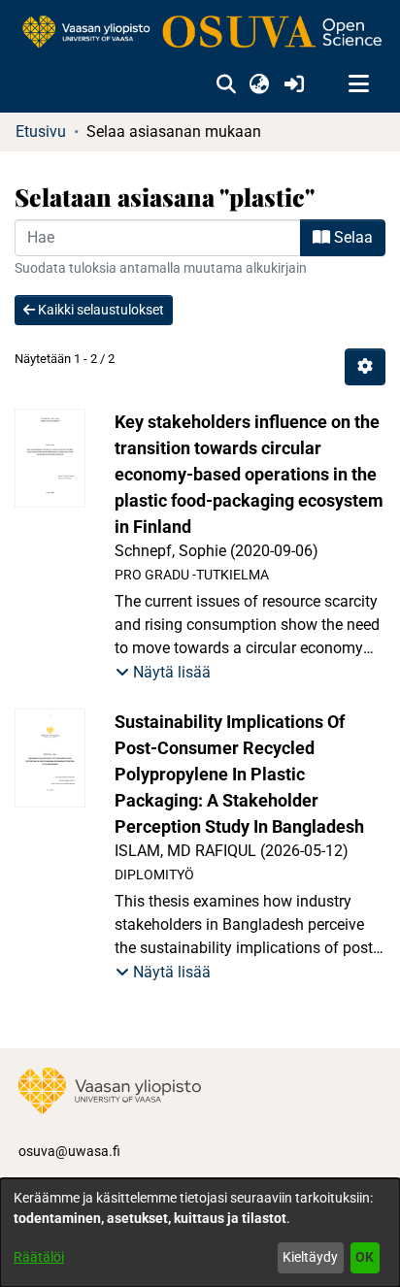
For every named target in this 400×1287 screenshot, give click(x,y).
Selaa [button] (351, 237)
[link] (200, 33)
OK (364, 1257)
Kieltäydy (310, 1257)
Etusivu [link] (41, 131)
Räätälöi (39, 1257)
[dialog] (200, 1232)
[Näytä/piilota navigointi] (358, 84)
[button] (226, 84)
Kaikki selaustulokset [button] (99, 309)
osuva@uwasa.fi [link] (69, 1151)
